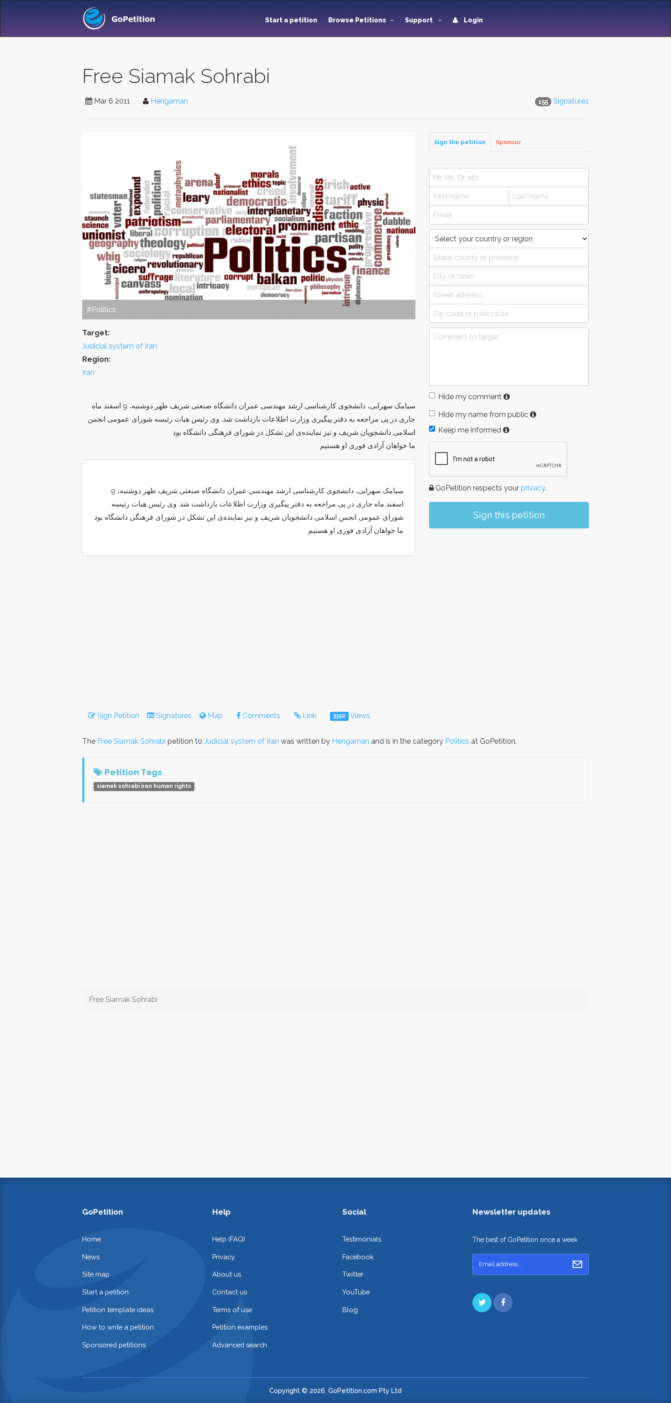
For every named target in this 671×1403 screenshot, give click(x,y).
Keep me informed (469, 430)
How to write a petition (118, 1327)
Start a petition (291, 20)
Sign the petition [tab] (460, 142)
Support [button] (419, 20)
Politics (457, 741)
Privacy (223, 1257)
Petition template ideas (117, 1310)
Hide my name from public (483, 414)
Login (472, 20)
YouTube (356, 1292)
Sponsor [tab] (508, 142)
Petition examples (239, 1327)
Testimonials (361, 1239)
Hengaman (169, 101)
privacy (533, 488)
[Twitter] (482, 1302)
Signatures (571, 101)
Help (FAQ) (228, 1239)
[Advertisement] (509, 610)
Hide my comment (470, 396)
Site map (96, 1274)
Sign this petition (509, 515)
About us (226, 1274)
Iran (88, 372)
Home (91, 1239)
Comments (260, 715)
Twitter (352, 1274)
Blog (350, 1310)
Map (214, 715)
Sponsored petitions (114, 1345)
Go (577, 1264)
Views (351, 715)
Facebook (358, 1257)
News (91, 1257)
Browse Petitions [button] (357, 20)
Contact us (229, 1292)
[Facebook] (503, 1302)
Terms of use (232, 1310)
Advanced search (239, 1345)
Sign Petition (117, 715)
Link (308, 715)
